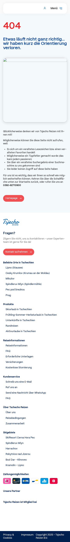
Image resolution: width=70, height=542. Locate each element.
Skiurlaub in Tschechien (19, 309)
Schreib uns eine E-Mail (19, 382)
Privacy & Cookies (8, 536)
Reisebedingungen (16, 418)
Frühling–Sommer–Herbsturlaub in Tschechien (31, 315)
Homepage (11, 198)
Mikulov (10, 279)
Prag (8, 295)
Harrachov (12, 449)
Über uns (11, 412)
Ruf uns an (11, 387)
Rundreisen (12, 326)
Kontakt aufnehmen (16, 252)
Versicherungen (14, 362)
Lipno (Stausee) (14, 268)
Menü (54, 8)
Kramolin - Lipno (15, 465)
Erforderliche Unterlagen (19, 357)
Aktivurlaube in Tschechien (21, 331)
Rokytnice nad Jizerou (18, 454)
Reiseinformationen (16, 346)
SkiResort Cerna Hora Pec (20, 438)
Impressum (27, 535)
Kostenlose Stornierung (19, 368)
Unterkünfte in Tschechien (20, 320)
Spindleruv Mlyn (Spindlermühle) (24, 284)
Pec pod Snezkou (15, 290)
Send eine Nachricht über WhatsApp (26, 393)
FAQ (8, 351)
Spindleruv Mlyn (15, 443)
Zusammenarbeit (15, 424)
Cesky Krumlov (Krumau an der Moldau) (28, 273)
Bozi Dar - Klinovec (16, 460)
